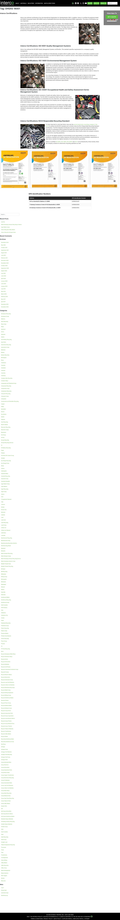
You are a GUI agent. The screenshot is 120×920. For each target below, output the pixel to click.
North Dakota (4, 607)
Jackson (3, 504)
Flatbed (3, 452)
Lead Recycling (4, 522)
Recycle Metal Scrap (5, 690)
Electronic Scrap (5, 429)
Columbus (3, 375)
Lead (2, 517)
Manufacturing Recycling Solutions (9, 543)
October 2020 (4, 265)
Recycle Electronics (5, 677)
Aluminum (3, 329)
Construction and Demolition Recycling (10, 401)
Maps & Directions (49, 3)
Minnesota (3, 581)
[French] (110, 19)
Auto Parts (3, 342)
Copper (3, 404)
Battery (2, 352)
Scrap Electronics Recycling (7, 777)
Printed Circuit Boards (6, 635)
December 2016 (4, 304)
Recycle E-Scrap (5, 672)
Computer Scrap (5, 396)
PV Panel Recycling (5, 648)
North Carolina (4, 605)
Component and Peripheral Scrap (8, 383)
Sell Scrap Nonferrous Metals (7, 816)
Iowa (2, 496)
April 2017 (3, 301)
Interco (2, 494)
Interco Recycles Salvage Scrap (8, 232)
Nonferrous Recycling (6, 599)
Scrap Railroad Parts (5, 795)
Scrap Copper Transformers (7, 775)
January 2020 (4, 281)
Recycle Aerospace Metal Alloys (8, 654)
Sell (2, 808)
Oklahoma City (4, 615)
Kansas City (3, 509)
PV (1, 646)
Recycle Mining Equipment (7, 692)
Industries (31, 3)
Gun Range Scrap (5, 463)
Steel (2, 834)
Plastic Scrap (4, 630)
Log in (2, 887)
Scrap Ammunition (5, 767)
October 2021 (4, 247)
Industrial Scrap (4, 478)
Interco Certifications (8, 13)
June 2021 (3, 255)
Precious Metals (4, 633)
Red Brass (3, 744)
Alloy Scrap (3, 324)
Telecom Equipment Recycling (8, 844)
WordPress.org (4, 895)
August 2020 (4, 270)
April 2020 (3, 278)
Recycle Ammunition (5, 661)
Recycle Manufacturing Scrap (8, 687)
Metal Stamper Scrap (6, 556)
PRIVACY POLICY (48, 918)
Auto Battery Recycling (6, 339)
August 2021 (4, 252)
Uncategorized (4, 857)
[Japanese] (116, 19)
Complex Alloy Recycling (6, 378)
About (17, 3)
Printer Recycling (5, 638)
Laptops (3, 514)
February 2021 (4, 257)
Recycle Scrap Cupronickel (7, 715)
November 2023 (5, 242)
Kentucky (3, 512)
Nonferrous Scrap (5, 602)
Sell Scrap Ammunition (6, 811)
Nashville (3, 592)
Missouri (3, 587)
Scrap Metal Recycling (6, 793)
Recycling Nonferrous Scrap (7, 741)
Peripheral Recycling (5, 623)
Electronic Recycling (5, 427)
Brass (2, 360)
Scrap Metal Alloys (5, 790)
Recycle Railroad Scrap (6, 708)
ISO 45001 (69, 141)
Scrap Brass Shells (5, 772)
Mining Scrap (4, 576)
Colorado (3, 370)
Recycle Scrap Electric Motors (8, 718)
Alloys (2, 326)
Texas (2, 849)
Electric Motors (4, 424)
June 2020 (3, 275)
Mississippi (3, 584)
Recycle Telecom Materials (7, 728)
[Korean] (117, 19)
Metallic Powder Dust (6, 563)
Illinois (2, 465)
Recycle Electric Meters (6, 674)
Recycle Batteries (5, 664)
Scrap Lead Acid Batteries (7, 785)
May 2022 (3, 245)
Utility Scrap (4, 867)
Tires (2, 852)
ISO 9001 (58, 141)
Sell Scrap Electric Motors (7, 813)
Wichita (2, 878)
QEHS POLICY (57, 918)
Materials (23, 3)
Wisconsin (3, 880)
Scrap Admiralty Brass (6, 762)
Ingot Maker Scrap (5, 227)
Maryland (3, 548)
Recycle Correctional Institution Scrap (9, 669)
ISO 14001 (63, 141)
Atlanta (2, 337)
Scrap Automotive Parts (6, 770)
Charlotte (3, 365)
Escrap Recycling (5, 440)
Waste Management (5, 870)
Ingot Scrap (3, 491)
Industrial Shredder (5, 481)
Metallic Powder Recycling (7, 566)
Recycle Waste (4, 736)
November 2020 (5, 263)
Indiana (2, 468)
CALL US (96, 3)
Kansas (2, 507)
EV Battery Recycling (6, 447)
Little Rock (3, 532)
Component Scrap (5, 388)
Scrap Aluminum (4, 764)
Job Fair (3, 221)
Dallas (2, 406)
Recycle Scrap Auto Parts (7, 713)
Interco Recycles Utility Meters (8, 229)
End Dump (3, 434)
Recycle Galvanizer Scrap (7, 679)
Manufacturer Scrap (5, 540)
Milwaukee (3, 574)
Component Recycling (6, 385)
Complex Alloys (4, 380)
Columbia (3, 373)
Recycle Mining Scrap (6, 695)
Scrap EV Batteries (5, 780)
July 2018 (3, 288)
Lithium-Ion (3, 527)
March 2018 (4, 294)
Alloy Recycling (4, 321)
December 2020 (4, 260)
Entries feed (4, 890)
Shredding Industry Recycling (8, 821)
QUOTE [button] (90, 3)
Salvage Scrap (4, 749)
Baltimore (3, 349)
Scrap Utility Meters (5, 803)
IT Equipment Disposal (6, 499)
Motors (2, 589)
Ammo (2, 331)
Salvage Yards (4, 759)
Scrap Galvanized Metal (6, 782)
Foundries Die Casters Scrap (7, 455)
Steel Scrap (3, 839)
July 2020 (3, 273)
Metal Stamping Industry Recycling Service (11, 558)
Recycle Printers (4, 700)
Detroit (2, 416)
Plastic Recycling (5, 628)
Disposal (3, 419)
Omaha (2, 617)
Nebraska (3, 594)
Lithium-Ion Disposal (5, 530)
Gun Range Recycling (6, 460)
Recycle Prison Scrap (6, 702)
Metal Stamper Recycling (6, 553)
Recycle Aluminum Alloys (6, 656)
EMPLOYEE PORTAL (78, 918)
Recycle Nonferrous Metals (7, 697)
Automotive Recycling (6, 344)
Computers (3, 398)
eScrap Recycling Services (7, 442)
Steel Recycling (4, 837)
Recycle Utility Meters (6, 733)
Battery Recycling (5, 355)
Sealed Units (4, 806)
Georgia (3, 458)
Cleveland (3, 367)
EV (1, 445)
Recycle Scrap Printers (6, 721)
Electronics (3, 432)
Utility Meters (4, 862)
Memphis (3, 550)
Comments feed (4, 892)
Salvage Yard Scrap (5, 757)
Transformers (4, 855)
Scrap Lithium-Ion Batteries (7, 788)
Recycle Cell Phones (5, 666)
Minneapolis (3, 579)
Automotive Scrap (5, 347)
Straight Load (4, 842)
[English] (109, 19)
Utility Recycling (4, 865)
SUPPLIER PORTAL (67, 918)
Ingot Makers (4, 486)
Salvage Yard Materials (6, 751)
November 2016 (4, 306)
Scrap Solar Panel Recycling (7, 798)
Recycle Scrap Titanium (6, 726)
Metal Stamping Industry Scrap (8, 561)
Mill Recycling (4, 571)
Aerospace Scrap (5, 316)
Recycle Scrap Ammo (6, 710)
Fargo (2, 450)
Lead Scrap (3, 525)
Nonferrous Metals (5, 597)
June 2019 (3, 283)
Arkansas (3, 334)
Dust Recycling (4, 422)
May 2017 (3, 299)
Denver (2, 411)
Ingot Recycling (4, 489)
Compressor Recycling (6, 391)
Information (39, 3)
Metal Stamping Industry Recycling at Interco (11, 224)
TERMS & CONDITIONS (37, 918)
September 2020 (5, 268)
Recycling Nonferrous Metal (7, 739)
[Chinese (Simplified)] (114, 19)
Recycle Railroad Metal (6, 705)
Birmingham (3, 357)
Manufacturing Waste (6, 545)
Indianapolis (4, 471)
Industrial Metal (4, 473)
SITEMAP (87, 918)
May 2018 (3, 291)
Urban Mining (4, 860)
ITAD (2, 501)
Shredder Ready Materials (7, 818)
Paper (2, 620)
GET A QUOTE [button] (112, 17)
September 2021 (5, 250)
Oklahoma (3, 612)
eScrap (2, 437)
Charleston (3, 362)
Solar (2, 829)
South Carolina (4, 831)
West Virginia (4, 875)
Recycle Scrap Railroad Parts (7, 723)
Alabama (3, 318)
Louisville (3, 535)
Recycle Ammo (4, 659)
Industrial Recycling (5, 476)
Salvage (3, 746)
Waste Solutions (4, 873)
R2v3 (76, 141)
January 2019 (4, 286)
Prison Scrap (4, 641)
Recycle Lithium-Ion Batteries (7, 684)
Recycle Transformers (6, 731)
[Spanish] (113, 19)
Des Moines (3, 414)
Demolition (3, 409)
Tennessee (3, 847)
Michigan (3, 568)
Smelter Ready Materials (6, 824)
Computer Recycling (5, 393)
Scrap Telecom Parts (6, 800)
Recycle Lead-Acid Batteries (7, 682)
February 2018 (4, 296)
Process (3, 643)
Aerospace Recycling (6, 313)
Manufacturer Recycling (6, 538)
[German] (111, 19)
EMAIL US (103, 3)
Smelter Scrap (4, 826)
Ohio (2, 610)
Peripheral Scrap (5, 625)
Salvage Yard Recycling (6, 754)
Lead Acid (3, 519)
